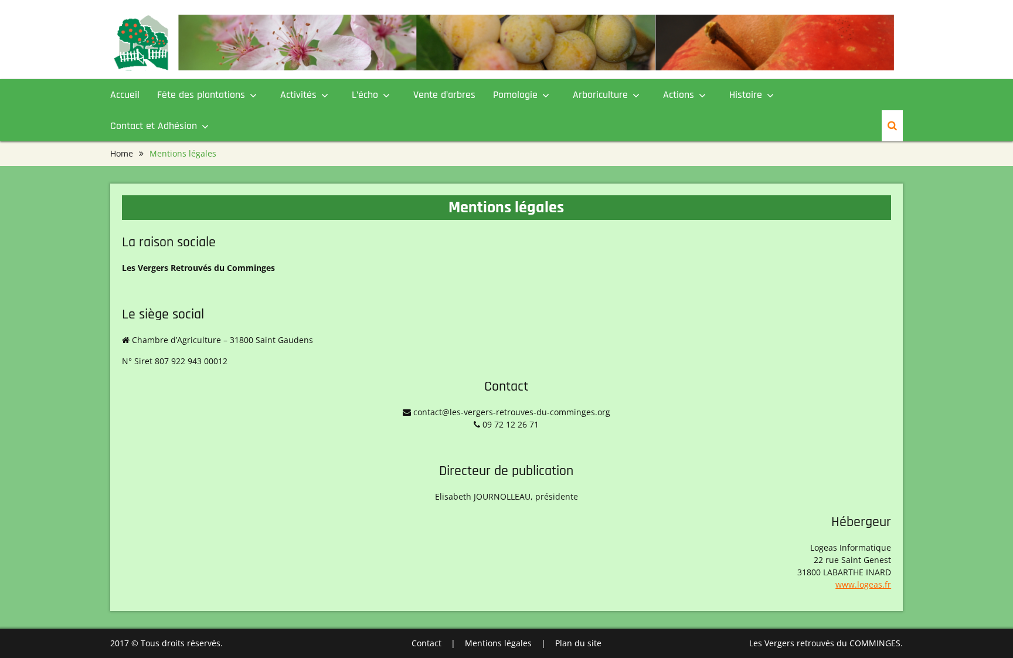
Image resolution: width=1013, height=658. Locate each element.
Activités (298, 94)
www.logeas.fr (863, 584)
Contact (426, 643)
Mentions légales (498, 643)
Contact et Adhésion (153, 126)
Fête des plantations (201, 94)
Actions (678, 94)
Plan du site (578, 643)
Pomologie (515, 94)
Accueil (125, 94)
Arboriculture (600, 94)
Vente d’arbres (444, 94)
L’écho (365, 94)
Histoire (745, 94)
